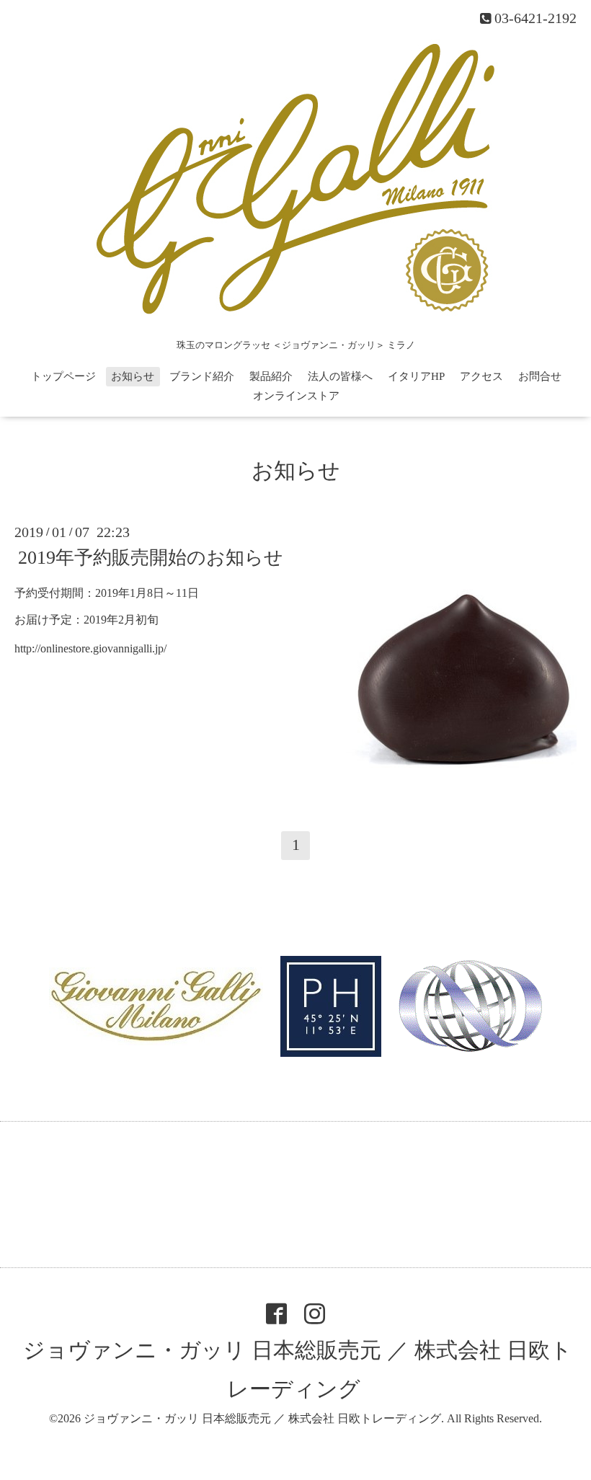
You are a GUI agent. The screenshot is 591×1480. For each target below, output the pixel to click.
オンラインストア (296, 396)
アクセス (481, 376)
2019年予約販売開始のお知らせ (150, 557)
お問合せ (539, 376)
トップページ (63, 376)
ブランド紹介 (201, 376)
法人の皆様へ (340, 376)
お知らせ (132, 376)
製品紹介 (271, 376)
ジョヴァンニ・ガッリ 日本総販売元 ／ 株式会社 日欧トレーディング (262, 1418)
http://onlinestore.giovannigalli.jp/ (90, 648)
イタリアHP (416, 376)
